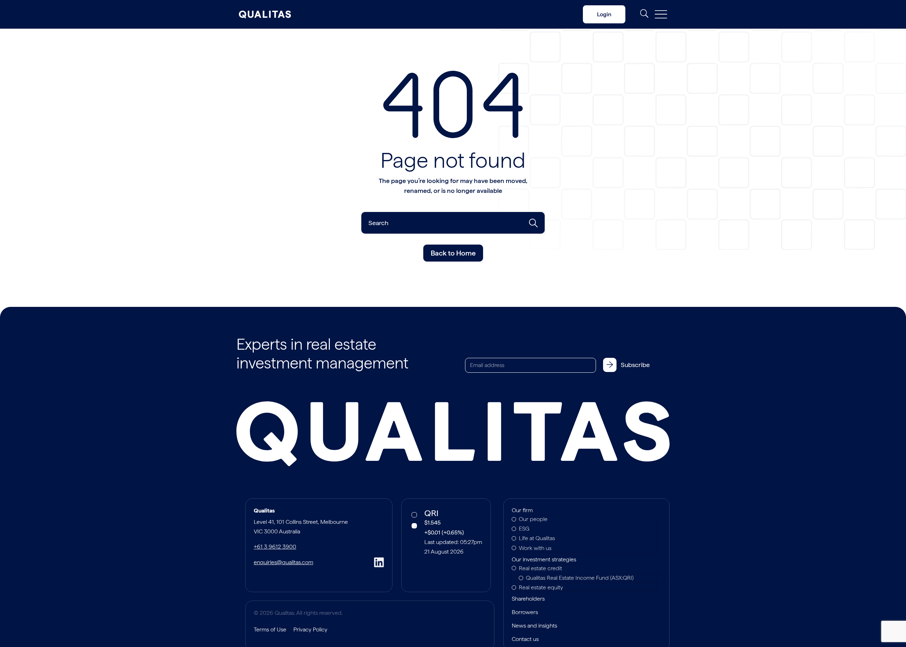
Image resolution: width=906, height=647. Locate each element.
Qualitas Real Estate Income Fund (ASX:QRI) (579, 577)
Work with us (535, 548)
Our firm (522, 511)
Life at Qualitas (537, 538)
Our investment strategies (544, 560)
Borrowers (525, 612)
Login (604, 14)
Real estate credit (540, 568)
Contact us (525, 639)
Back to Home (453, 253)
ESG (524, 528)
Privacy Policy (310, 629)
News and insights (534, 626)
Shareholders (528, 599)
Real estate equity (541, 587)
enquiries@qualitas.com (283, 562)
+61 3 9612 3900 (275, 546)
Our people (533, 519)
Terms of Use (270, 629)
